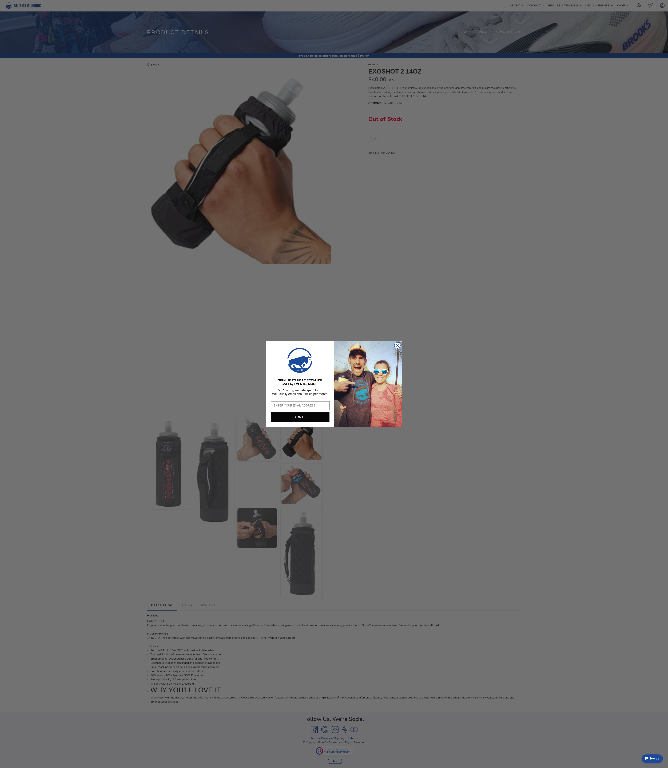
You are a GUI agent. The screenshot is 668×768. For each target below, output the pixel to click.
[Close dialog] (397, 345)
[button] (300, 360)
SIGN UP (300, 417)
